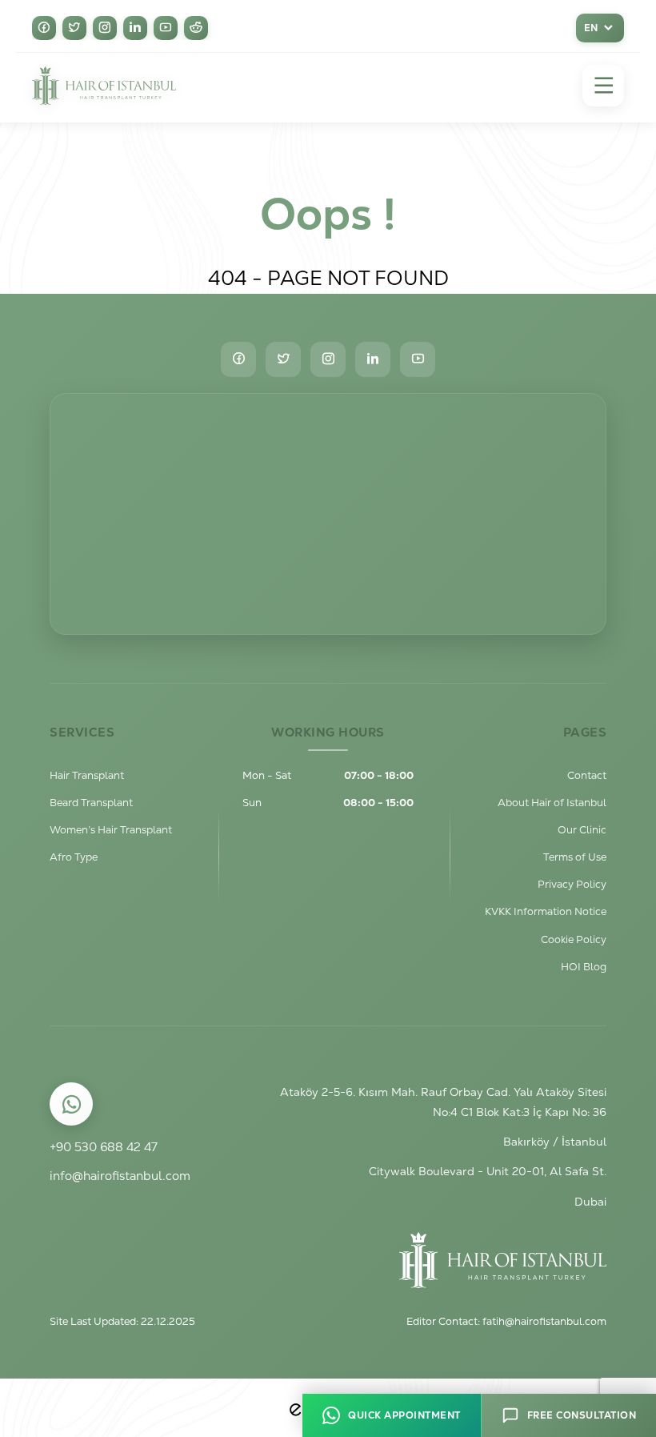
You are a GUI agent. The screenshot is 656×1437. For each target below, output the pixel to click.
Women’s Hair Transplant (111, 830)
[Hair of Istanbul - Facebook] (44, 28)
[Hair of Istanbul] (104, 86)
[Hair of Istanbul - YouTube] (166, 28)
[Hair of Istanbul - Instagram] (105, 28)
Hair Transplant (87, 775)
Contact (586, 775)
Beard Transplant (91, 802)
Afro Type (74, 857)
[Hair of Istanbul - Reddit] (196, 28)
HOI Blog (583, 966)
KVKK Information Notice (545, 911)
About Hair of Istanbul (552, 802)
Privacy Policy (572, 884)
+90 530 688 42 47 (104, 1146)
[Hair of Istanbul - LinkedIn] (135, 28)
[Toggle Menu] (603, 85)
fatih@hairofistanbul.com (544, 1321)
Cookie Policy (573, 939)
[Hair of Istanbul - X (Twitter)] (74, 28)
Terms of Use (574, 857)
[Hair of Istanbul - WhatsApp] (71, 1104)
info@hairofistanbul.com (120, 1175)
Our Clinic (582, 830)
